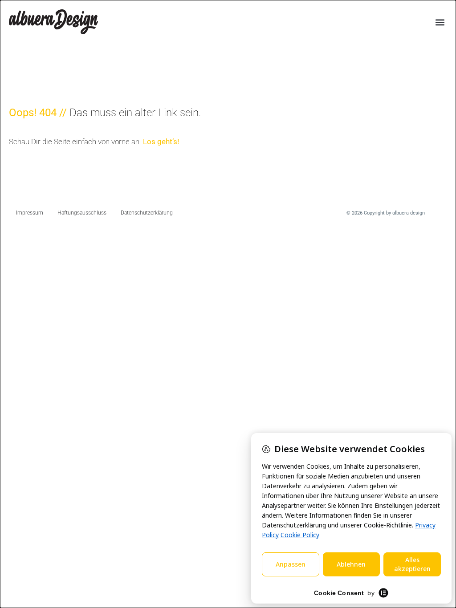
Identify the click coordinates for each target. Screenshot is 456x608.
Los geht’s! (161, 141)
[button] (439, 22)
